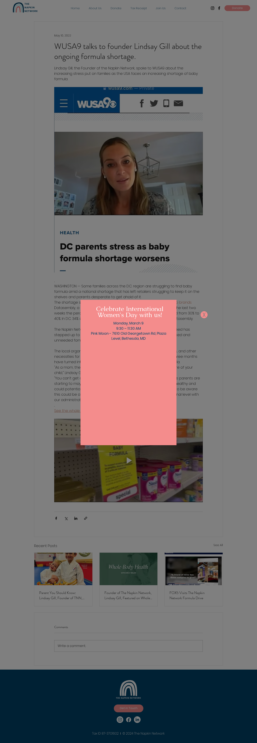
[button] (204, 314)
